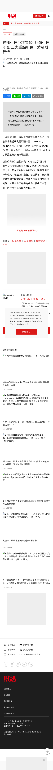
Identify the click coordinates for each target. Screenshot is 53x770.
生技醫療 (28, 240)
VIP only (7, 34)
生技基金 (17, 240)
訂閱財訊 (39, 16)
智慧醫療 (40, 240)
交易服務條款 (9, 713)
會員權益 (7, 695)
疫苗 (5, 244)
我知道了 (26, 331)
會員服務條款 (9, 707)
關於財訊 (7, 689)
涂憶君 (26, 59)
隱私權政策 (23, 324)
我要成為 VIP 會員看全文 (26, 230)
